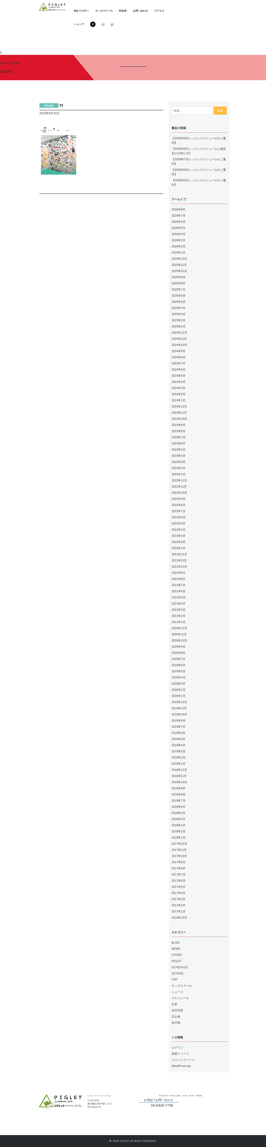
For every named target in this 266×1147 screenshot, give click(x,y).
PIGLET (177, 961)
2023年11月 (179, 412)
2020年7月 (178, 659)
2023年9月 (178, 425)
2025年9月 (178, 277)
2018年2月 (178, 831)
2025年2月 (178, 320)
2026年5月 (178, 227)
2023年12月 (179, 406)
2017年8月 (178, 868)
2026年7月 (178, 215)
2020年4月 (178, 677)
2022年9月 (178, 498)
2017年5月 (178, 886)
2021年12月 (179, 554)
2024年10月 (179, 344)
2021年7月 (178, 585)
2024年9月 (178, 351)
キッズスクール (104, 10)
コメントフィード (183, 1059)
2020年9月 (178, 646)
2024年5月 (178, 375)
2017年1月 (178, 911)
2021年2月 (178, 615)
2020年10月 (179, 640)
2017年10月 (179, 856)
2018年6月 (178, 806)
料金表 (123, 10)
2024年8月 (178, 357)
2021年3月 (178, 609)
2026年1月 (178, 252)
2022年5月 (178, 523)
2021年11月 (179, 560)
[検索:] (192, 110)
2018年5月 (178, 812)
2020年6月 (178, 665)
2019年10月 (179, 714)
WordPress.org (181, 1065)
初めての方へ (81, 10)
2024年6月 (178, 369)
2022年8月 (178, 505)
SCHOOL (178, 973)
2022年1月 (178, 548)
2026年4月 (178, 234)
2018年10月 (179, 782)
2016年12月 (179, 917)
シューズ (177, 991)
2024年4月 (178, 381)
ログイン (177, 1047)
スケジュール (180, 998)
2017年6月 (178, 880)
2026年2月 (178, 246)
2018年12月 (179, 769)
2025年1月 (178, 326)
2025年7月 (178, 289)
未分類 (176, 1022)
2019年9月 (178, 720)
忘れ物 (176, 1016)
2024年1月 (178, 400)
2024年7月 (178, 363)
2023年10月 (179, 418)
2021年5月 (178, 597)
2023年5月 (178, 449)
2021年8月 (178, 578)
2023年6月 (178, 443)
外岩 (174, 1004)
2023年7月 (178, 437)
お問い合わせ (140, 10)
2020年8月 (178, 652)
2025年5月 (178, 301)
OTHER (177, 954)
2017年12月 (179, 843)
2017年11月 (179, 849)
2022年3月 (178, 535)
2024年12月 (179, 332)
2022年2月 (178, 542)
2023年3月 (178, 461)
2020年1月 (178, 695)
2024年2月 (178, 394)
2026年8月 (178, 209)
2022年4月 (178, 529)
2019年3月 (178, 751)
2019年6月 (178, 732)
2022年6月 (178, 517)
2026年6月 (178, 221)
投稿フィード (180, 1053)
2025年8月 (178, 283)
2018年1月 (178, 837)
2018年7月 (178, 800)
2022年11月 (179, 486)
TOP (175, 979)
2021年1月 (178, 622)
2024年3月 (178, 388)
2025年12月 (179, 258)
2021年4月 (178, 603)
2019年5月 (178, 739)
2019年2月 (178, 757)
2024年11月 (179, 338)
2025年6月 (178, 295)
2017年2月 (178, 905)
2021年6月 (178, 591)
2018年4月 (178, 819)
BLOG (176, 942)
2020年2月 (178, 689)
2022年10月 (179, 492)
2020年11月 (179, 634)
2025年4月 (178, 308)
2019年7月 (178, 726)
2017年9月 (178, 862)
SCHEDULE (180, 967)
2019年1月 (178, 763)
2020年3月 (178, 683)
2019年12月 (179, 702)
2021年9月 (178, 572)
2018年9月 (178, 788)
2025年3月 (178, 314)
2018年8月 (178, 794)
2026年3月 (178, 240)
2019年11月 (179, 708)
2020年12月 (179, 628)
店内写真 (177, 1010)
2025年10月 (179, 271)
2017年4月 (178, 893)
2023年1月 (178, 474)
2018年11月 (179, 776)
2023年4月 (178, 455)
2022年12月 (179, 480)
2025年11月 (179, 264)
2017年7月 (178, 874)
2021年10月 (179, 566)
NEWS (176, 948)
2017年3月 (178, 899)
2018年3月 (178, 825)
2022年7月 (178, 511)
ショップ (79, 24)
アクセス (159, 10)
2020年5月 (178, 671)
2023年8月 (178, 431)
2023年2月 (178, 468)
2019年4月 (178, 745)
